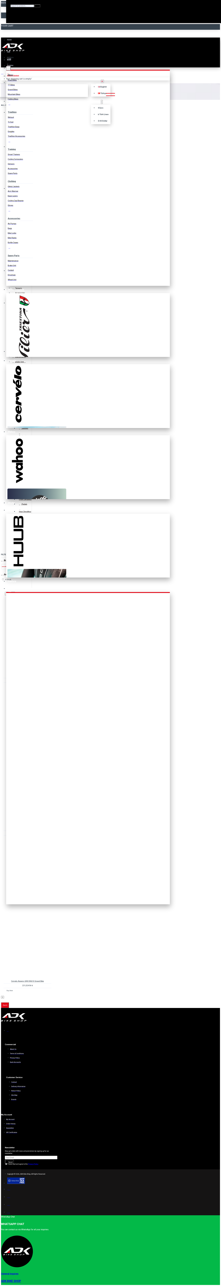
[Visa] (8, 1188)
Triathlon (12, 112)
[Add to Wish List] (2, 681)
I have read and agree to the (22, 1164)
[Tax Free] (16, 1181)
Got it (5, 1005)
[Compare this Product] (7, 681)
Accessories (14, 218)
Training (12, 149)
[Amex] (8, 1204)
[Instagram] (9, 1031)
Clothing (12, 181)
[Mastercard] (8, 1196)
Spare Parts (13, 255)
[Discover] (8, 1211)
